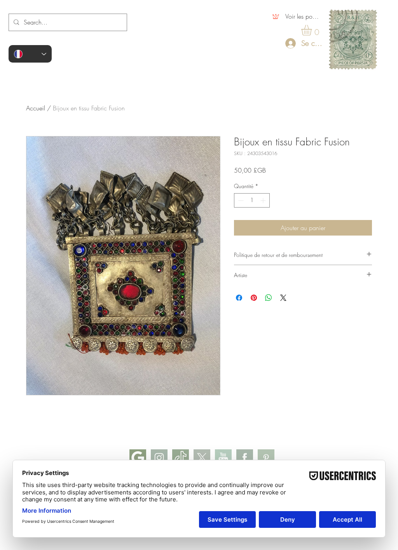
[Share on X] (283, 297)
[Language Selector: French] (30, 54)
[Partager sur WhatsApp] (268, 297)
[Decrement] (240, 200)
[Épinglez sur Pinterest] (253, 297)
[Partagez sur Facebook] (239, 297)
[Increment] (264, 200)
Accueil (35, 108)
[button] (312, 30)
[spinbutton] (252, 200)
